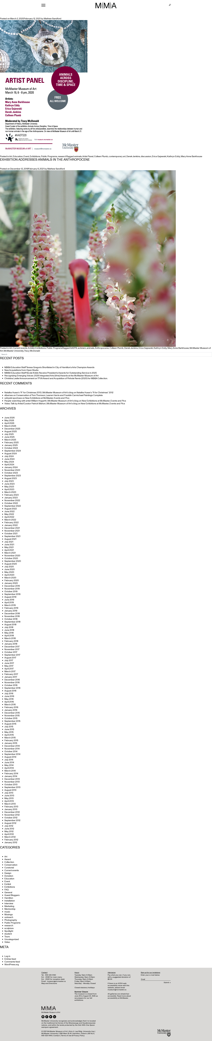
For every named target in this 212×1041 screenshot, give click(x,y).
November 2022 (12, 500)
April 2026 (9, 423)
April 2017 (9, 668)
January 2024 (11, 467)
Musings (8, 914)
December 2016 (12, 679)
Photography (10, 920)
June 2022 (9, 511)
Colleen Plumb (101, 156)
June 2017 (9, 663)
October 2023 (11, 472)
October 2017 (10, 652)
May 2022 (9, 514)
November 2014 (12, 748)
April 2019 (9, 602)
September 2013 (12, 787)
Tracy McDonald (32, 350)
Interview (8, 903)
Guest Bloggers (12, 895)
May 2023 (9, 486)
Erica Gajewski (159, 156)
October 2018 (10, 619)
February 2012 (11, 839)
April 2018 (9, 635)
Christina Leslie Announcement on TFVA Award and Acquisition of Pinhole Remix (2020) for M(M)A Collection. (56, 378)
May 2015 (9, 732)
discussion (146, 156)
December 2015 (12, 712)
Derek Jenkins (133, 156)
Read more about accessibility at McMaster (119, 997)
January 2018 (10, 643)
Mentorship (9, 909)
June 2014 (9, 762)
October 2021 (10, 533)
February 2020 (11, 580)
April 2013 (9, 801)
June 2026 (9, 417)
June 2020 (9, 569)
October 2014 (10, 751)
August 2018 (10, 624)
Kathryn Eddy (173, 156)
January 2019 (10, 610)
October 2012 (10, 817)
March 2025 (10, 439)
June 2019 (9, 599)
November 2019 (12, 588)
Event (26, 156)
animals (78, 156)
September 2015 (12, 721)
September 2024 (12, 450)
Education (18, 156)
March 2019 (10, 605)
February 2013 (11, 806)
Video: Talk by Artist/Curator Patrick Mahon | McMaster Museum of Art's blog (41, 403)
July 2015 (8, 726)
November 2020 (12, 555)
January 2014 (10, 776)
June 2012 (9, 828)
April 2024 (9, 464)
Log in (7, 956)
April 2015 (9, 734)
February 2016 (11, 707)
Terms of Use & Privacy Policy (73, 1035)
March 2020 (10, 577)
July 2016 (8, 693)
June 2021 (9, 544)
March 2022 (10, 519)
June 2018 (9, 630)
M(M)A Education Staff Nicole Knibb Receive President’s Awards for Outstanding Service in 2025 (50, 372)
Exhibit (31, 348)
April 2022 (9, 517)
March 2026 (10, 426)
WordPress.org (11, 964)
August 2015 (10, 723)
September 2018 (12, 621)
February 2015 (11, 740)
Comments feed (12, 961)
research (62, 156)
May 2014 (8, 765)
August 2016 (10, 690)
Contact (56, 1035)
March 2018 (10, 638)
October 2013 (10, 784)
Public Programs (49, 156)
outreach (8, 917)
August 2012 (10, 823)
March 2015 (10, 737)
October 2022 (11, 503)
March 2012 (10, 837)
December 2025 (12, 428)
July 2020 (9, 566)
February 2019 (11, 608)
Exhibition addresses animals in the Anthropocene (45, 159)
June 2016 (9, 696)
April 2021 (9, 550)
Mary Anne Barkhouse (191, 156)
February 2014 (11, 773)
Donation (8, 875)
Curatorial (9, 867)
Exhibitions (35, 156)
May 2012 (9, 831)
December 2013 (12, 779)
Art (10, 156)
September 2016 (12, 688)
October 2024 (11, 448)
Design (7, 873)
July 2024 (9, 456)
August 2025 (10, 431)
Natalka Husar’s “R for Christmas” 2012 (95, 392)
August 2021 (10, 539)
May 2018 (9, 632)
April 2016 (9, 701)
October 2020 (11, 558)
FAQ (6, 889)
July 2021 (8, 541)
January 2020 (11, 583)
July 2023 (9, 481)
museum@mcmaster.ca (56, 981)
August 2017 (10, 657)
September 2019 (12, 594)
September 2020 (12, 561)
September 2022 (12, 506)
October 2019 (10, 591)
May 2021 (9, 547)
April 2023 (9, 489)
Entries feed (10, 959)
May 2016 (9, 699)
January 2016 (10, 710)
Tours (7, 936)
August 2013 (10, 790)
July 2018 (8, 627)
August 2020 (10, 563)
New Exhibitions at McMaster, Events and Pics (47, 398)
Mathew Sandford (52, 18)
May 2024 (9, 461)
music (7, 911)
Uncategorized (11, 939)
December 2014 (12, 746)
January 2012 (10, 842)
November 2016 (12, 682)
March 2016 (10, 704)
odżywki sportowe (13, 398)
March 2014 (10, 770)
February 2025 (11, 442)
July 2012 (8, 826)
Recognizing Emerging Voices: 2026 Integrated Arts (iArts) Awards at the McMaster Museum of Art (51, 375)
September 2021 (12, 536)
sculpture (9, 928)
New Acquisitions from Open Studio (21, 370)
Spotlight (8, 931)
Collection (9, 862)
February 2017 (11, 674)
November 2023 (12, 470)
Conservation (10, 864)
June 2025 (9, 437)
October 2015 (10, 718)
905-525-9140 (50, 975)
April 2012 (9, 834)
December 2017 (12, 646)
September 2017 (12, 654)
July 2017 (8, 660)
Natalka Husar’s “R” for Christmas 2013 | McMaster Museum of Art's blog (38, 392)
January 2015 (10, 743)
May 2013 (9, 798)
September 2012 (12, 820)
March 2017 (9, 671)
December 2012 (12, 812)
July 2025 (9, 434)
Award (7, 859)
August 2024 (10, 453)
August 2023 (10, 478)
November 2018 (12, 616)
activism (82, 348)
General (8, 892)
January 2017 (10, 677)
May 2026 (9, 420)
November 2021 (12, 530)
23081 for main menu (53, 977)
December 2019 (12, 586)
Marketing (9, 906)
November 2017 (11, 649)
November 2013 (12, 781)
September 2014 (12, 754)
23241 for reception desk (55, 979)
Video (7, 942)
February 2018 (11, 641)
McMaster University (14, 350)
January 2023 (11, 497)
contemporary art (117, 156)
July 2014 (8, 759)
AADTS (73, 348)
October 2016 (10, 685)
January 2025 (11, 445)
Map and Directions (49, 983)
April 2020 (9, 574)
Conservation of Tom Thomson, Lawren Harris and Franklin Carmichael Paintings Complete (59, 395)
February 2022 (11, 522)
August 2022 (10, 508)
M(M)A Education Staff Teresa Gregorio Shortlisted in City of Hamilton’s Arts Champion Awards (49, 367)
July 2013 (8, 792)
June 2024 (9, 459)
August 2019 (10, 597)
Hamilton (8, 898)
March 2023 (10, 492)
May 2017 (8, 666)
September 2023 (12, 475)
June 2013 (9, 795)
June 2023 (9, 483)
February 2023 (11, 495)
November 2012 (12, 814)
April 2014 (9, 768)
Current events (20, 348)
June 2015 (9, 729)
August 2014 (10, 757)
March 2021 (10, 552)
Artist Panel (87, 156)
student (8, 933)
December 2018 (12, 613)
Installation (9, 900)
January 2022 (11, 525)
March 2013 (10, 803)
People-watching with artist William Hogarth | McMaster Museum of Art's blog (41, 400)
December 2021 (12, 528)
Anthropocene (102, 348)
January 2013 (10, 809)
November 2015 (12, 715)
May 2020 (9, 572)
